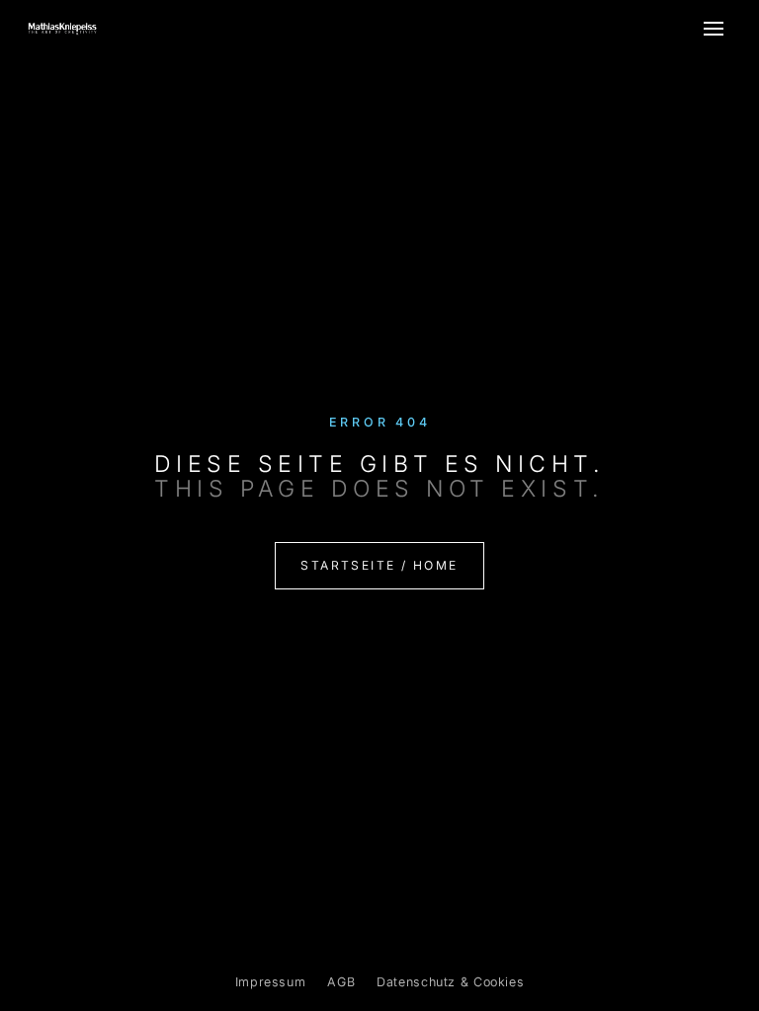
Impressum (270, 981)
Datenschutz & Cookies (450, 981)
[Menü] (713, 28)
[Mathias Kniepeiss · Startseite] (62, 29)
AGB (341, 981)
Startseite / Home (379, 565)
